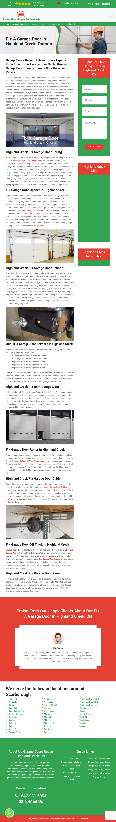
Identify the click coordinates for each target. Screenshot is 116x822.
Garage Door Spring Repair (71, 767)
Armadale (13, 702)
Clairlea (12, 720)
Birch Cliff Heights (16, 711)
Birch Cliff (13, 708)
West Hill (83, 717)
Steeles (82, 708)
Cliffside (12, 726)
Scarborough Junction (88, 702)
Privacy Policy (99, 777)
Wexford (82, 723)
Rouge (47, 732)
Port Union (48, 729)
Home (8, 24)
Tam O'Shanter (85, 714)
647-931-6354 (99, 4)
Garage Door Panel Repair (99, 769)
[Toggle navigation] (109, 15)
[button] (49, 638)
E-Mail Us (34, 801)
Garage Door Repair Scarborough (57, 818)
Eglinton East (14, 732)
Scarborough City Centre (89, 699)
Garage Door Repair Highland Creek (28, 24)
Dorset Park (14, 729)
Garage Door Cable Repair (99, 773)
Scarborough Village (88, 705)
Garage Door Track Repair (99, 758)
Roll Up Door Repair (71, 772)
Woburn (82, 726)
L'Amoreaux (49, 711)
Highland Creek (50, 705)
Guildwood (48, 702)
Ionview (47, 708)
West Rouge (84, 720)
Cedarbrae (13, 717)
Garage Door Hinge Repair (99, 762)
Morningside (49, 723)
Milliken (47, 720)
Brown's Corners (16, 714)
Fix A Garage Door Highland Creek (60, 24)
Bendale (12, 705)
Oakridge (48, 726)
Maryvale (48, 717)
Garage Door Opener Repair (71, 778)
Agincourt (13, 699)
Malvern (47, 714)
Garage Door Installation (71, 762)
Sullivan (82, 711)
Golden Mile (49, 699)
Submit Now (94, 146)
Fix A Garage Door (71, 758)
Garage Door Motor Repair (99, 765)
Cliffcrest (12, 723)
